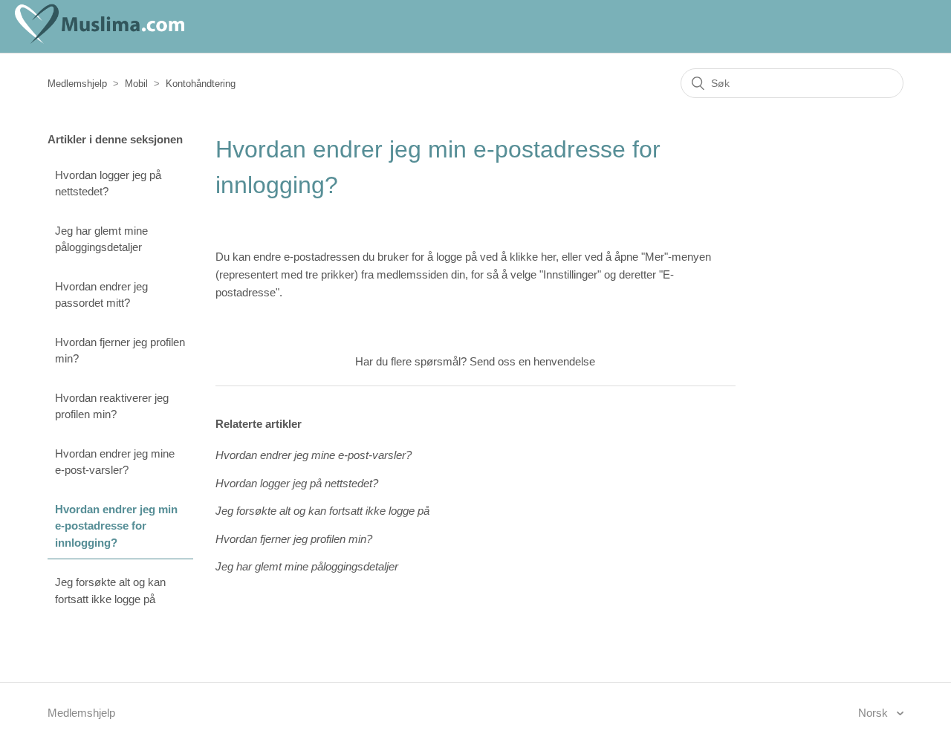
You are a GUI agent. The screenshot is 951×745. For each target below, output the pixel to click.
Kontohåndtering (201, 83)
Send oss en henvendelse (532, 361)
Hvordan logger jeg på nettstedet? (108, 183)
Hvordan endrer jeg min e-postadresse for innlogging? (116, 526)
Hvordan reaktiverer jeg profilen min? (112, 406)
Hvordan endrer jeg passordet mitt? (101, 295)
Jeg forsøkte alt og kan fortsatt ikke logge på (110, 590)
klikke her (533, 256)
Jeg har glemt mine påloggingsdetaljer (101, 239)
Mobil (136, 83)
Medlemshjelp (77, 83)
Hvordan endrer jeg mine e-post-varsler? (115, 462)
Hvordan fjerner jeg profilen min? (120, 350)
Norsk (874, 712)
